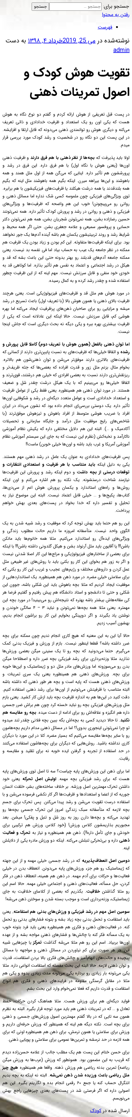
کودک (95, 1111)
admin (121, 50)
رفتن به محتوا (116, 14)
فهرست (105, 27)
